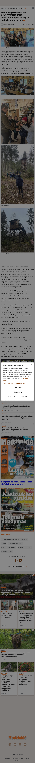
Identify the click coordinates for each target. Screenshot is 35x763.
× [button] (31, 364)
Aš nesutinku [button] (18, 392)
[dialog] (17, 381)
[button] (17, 383)
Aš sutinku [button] (18, 387)
